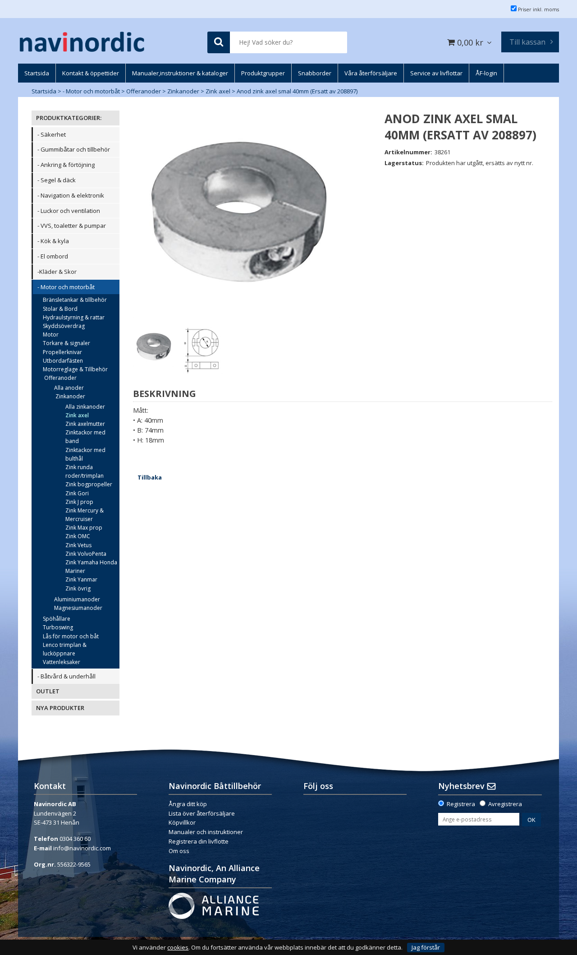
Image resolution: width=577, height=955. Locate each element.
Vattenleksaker (61, 662)
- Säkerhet (51, 134)
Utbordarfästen (63, 360)
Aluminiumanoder (77, 599)
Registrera (461, 804)
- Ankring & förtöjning (66, 165)
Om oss (179, 851)
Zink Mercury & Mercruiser (84, 515)
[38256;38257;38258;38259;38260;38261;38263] (236, 214)
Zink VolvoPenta (85, 554)
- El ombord (52, 256)
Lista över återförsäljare (202, 813)
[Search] (218, 43)
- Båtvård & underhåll (66, 676)
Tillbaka (149, 477)
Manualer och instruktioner (206, 832)
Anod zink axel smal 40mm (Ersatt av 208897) (297, 91)
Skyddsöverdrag (64, 326)
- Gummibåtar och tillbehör (73, 149)
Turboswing (58, 627)
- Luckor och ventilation (68, 211)
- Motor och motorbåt (91, 91)
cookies (177, 947)
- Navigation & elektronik (70, 195)
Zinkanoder (183, 91)
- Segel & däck (56, 180)
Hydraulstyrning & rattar (74, 317)
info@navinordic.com (82, 848)
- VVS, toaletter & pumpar (71, 225)
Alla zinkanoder (85, 407)
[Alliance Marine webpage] (214, 905)
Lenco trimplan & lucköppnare (65, 649)
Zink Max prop (83, 527)
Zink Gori (77, 493)
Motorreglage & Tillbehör (75, 369)
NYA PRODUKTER (60, 708)
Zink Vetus (78, 545)
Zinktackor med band (85, 437)
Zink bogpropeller (88, 484)
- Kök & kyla (53, 241)
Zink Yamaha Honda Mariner (91, 566)
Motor (51, 334)
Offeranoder (143, 91)
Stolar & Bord (60, 309)
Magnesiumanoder (78, 608)
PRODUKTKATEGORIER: (68, 118)
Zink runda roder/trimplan (84, 471)
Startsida (44, 91)
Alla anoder (69, 388)
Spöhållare (56, 619)
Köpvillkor (182, 822)
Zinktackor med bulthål (85, 454)
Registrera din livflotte (199, 841)
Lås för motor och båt (71, 636)
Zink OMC (77, 536)
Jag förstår (426, 947)
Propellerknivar (62, 352)
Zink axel (218, 91)
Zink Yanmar (81, 579)
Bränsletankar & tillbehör (75, 300)
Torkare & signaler (66, 343)
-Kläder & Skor (57, 272)
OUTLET (48, 691)
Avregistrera (505, 804)
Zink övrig (78, 588)
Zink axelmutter (85, 424)
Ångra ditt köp (188, 804)
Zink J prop (79, 502)
